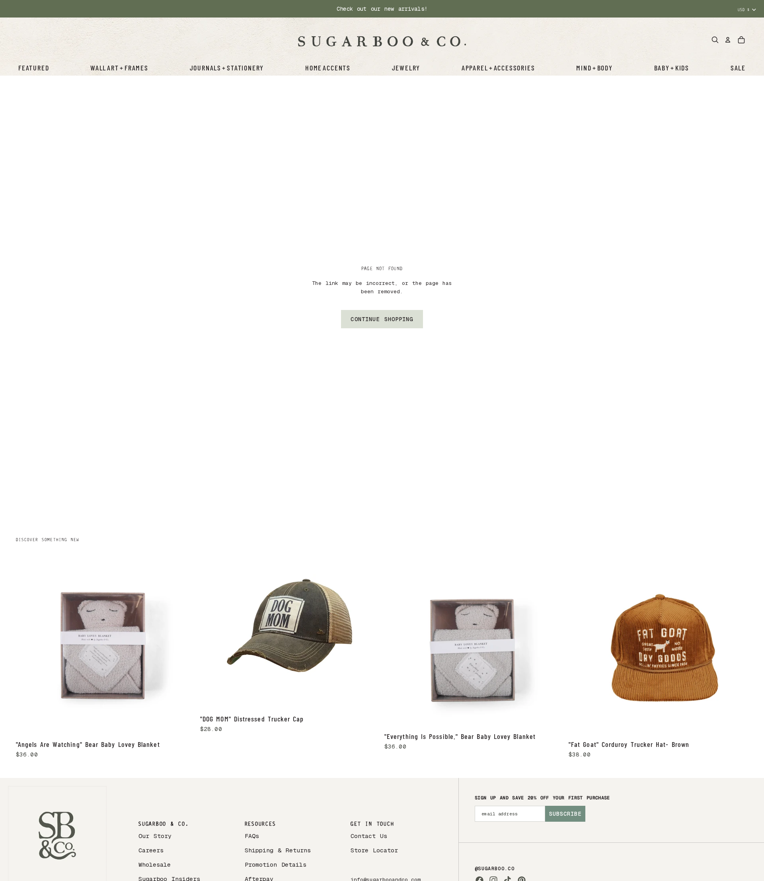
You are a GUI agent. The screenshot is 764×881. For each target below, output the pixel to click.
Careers (151, 850)
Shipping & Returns (278, 850)
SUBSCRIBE (565, 813)
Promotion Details (275, 864)
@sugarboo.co (495, 868)
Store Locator (374, 850)
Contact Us (369, 836)
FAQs (252, 836)
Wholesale (154, 864)
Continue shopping (382, 319)
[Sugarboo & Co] (382, 40)
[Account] (728, 40)
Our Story (155, 836)
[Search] (715, 40)
